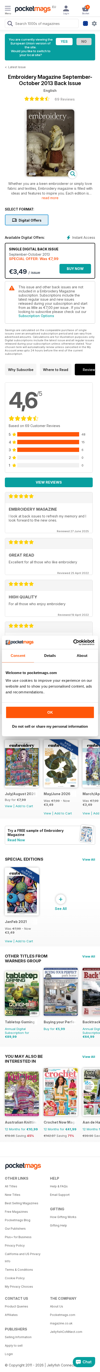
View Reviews (49, 482)
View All (88, 859)
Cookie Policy (15, 1278)
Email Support (60, 1195)
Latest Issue (17, 67)
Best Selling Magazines (21, 1203)
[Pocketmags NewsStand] (32, 10)
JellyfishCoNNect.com (66, 1332)
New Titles (12, 1195)
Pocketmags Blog (17, 1220)
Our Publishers (15, 1228)
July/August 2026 (20, 794)
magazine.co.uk (61, 1323)
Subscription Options (36, 316)
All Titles (11, 1186)
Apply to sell (14, 1345)
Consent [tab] (18, 655)
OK (50, 712)
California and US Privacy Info (23, 1257)
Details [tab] (50, 655)
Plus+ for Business (18, 1237)
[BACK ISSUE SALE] (61, 786)
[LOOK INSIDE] (50, 175)
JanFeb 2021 (16, 922)
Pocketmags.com (62, 1315)
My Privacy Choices (19, 1286)
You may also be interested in (24, 1056)
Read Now (16, 840)
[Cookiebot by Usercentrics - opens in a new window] (73, 642)
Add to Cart (24, 806)
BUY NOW (75, 269)
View (8, 806)
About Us (56, 1306)
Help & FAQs (59, 1186)
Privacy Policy (15, 1245)
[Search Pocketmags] (10, 24)
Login (9, 1354)
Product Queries (16, 1306)
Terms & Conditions (19, 1269)
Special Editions (24, 859)
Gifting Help (58, 1225)
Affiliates (11, 1315)
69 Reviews (65, 99)
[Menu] (8, 9)
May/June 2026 (57, 794)
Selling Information (18, 1337)
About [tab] (82, 655)
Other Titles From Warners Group (26, 956)
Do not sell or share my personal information (50, 726)
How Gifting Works (63, 1217)
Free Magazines (16, 1211)
